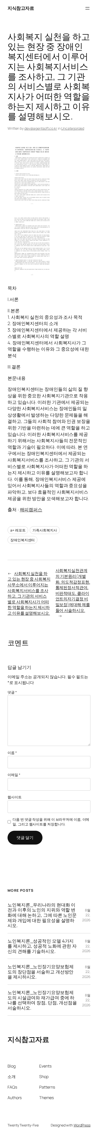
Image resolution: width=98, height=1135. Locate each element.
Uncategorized (72, 128)
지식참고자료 (21, 8)
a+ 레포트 (17, 530)
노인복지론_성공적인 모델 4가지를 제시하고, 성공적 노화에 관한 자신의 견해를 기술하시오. (42, 946)
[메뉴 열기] (87, 8)
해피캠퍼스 (31, 509)
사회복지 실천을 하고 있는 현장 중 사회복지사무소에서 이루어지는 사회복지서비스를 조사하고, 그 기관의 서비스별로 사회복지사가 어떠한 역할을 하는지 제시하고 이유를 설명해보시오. (29, 593)
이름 (12, 752)
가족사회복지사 (44, 530)
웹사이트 (15, 797)
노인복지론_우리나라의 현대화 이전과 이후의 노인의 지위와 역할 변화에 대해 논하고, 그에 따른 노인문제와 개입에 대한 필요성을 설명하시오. (42, 915)
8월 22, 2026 (86, 915)
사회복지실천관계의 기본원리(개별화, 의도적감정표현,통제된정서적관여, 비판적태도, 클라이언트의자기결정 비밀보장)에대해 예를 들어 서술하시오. (73, 590)
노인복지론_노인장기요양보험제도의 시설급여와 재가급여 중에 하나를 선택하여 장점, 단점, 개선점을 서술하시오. (42, 1000)
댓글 (12, 692)
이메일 (14, 774)
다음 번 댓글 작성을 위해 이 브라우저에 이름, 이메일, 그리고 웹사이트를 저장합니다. (51, 822)
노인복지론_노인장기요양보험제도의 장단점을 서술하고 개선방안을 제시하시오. (41, 971)
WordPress (82, 1125)
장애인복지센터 (22, 540)
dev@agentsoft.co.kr (40, 128)
